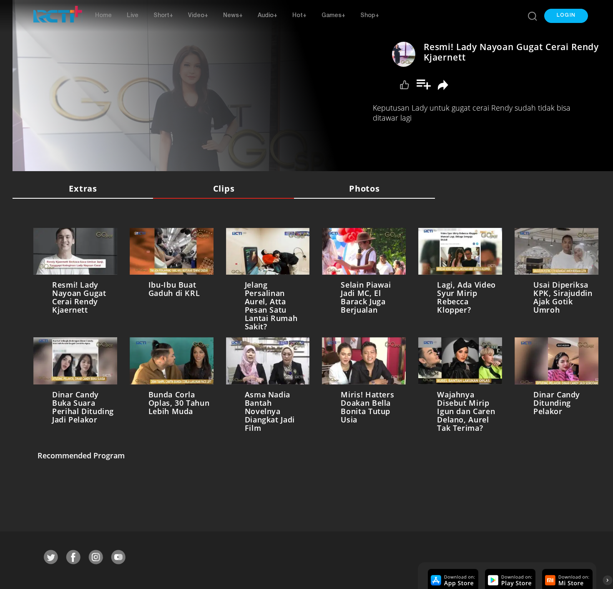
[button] (566, 16)
